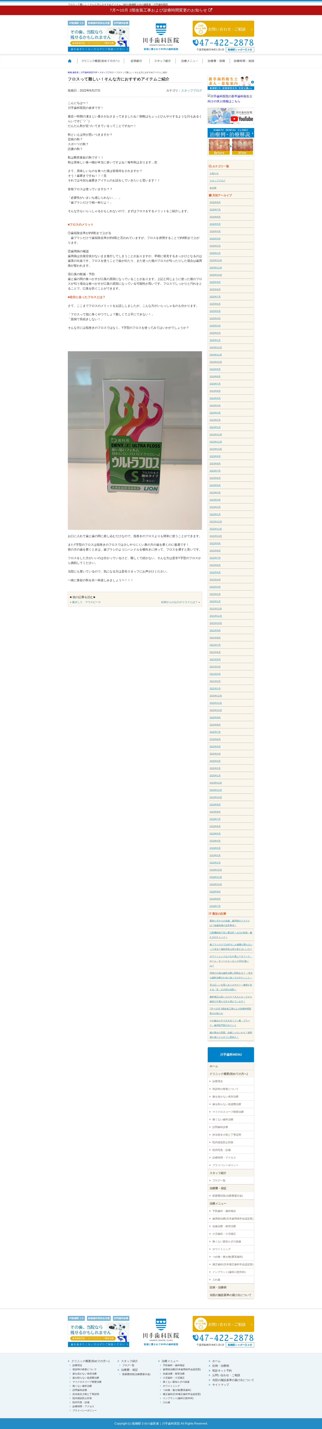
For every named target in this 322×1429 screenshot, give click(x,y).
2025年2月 (215, 333)
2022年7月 (215, 558)
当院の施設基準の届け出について (231, 1295)
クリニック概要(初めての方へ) (100, 63)
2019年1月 (215, 862)
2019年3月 (215, 848)
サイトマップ (220, 1384)
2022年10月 (216, 536)
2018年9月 (215, 891)
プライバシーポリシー (225, 1165)
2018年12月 (216, 870)
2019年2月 (215, 855)
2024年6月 (215, 391)
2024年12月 (216, 347)
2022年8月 (215, 550)
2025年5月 (215, 311)
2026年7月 (215, 209)
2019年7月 (215, 819)
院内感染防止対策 (222, 1142)
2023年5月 (215, 485)
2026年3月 (215, 238)
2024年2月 (215, 420)
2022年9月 (215, 543)
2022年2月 (215, 594)
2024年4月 (215, 405)
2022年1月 (215, 601)
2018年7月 (215, 906)
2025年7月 (215, 296)
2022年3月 (215, 587)
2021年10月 (216, 623)
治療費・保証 (216, 63)
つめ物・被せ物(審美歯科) (227, 1256)
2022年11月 (216, 529)
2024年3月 (215, 413)
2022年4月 (215, 579)
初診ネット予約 (222, 1370)
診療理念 (217, 1081)
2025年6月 (215, 304)
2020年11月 (216, 703)
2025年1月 (215, 340)
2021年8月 (215, 637)
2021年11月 (216, 616)
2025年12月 (216, 260)
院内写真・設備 (221, 1149)
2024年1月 (215, 427)
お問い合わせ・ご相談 (226, 1375)
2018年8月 (215, 899)
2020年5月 (215, 746)
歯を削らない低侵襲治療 (226, 1104)
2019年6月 (215, 826)
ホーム (72, 63)
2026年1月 (215, 253)
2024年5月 (215, 398)
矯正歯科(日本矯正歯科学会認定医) (232, 1264)
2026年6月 (215, 217)
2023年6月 (215, 478)
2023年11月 (216, 442)
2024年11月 (216, 354)
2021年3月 (215, 674)
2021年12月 (216, 608)
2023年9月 (215, 456)
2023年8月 (215, 463)
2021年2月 (215, 681)
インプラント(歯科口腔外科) (229, 1271)
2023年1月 (215, 514)
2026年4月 (215, 231)
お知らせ (214, 173)
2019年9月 (215, 804)
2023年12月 (216, 434)
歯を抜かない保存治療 (225, 1096)
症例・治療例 (218, 1287)
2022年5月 (215, 572)
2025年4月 (215, 318)
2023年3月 (215, 500)
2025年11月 (216, 267)
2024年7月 (215, 384)
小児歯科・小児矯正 (224, 1233)
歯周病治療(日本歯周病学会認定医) (232, 1218)
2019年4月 (215, 841)
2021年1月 (215, 688)
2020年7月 (215, 732)
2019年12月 (216, 783)
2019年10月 (216, 797)
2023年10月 (216, 449)
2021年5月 (215, 659)
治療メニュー (189, 63)
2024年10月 (216, 362)
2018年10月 (216, 884)
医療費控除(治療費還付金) (227, 1195)
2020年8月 (215, 725)
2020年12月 (216, 696)
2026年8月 (215, 202)
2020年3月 (215, 761)
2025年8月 (215, 289)
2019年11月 (216, 790)
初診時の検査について (225, 1088)
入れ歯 (216, 1279)
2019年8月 (215, 812)
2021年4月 (215, 666)
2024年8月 (215, 376)
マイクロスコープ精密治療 (228, 1111)
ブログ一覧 (218, 1180)
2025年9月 (215, 282)
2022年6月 (215, 565)
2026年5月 (215, 224)
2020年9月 (215, 717)
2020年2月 (215, 768)
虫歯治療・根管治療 (224, 1226)
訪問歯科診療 (220, 1127)
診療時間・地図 (242, 63)
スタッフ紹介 (163, 63)
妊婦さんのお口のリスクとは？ (179, 602)
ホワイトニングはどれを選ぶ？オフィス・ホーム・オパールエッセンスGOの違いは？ (231, 961)
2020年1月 (215, 775)
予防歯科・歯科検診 (224, 1210)
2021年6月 (215, 652)
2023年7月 (215, 471)
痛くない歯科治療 (222, 1119)
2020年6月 (215, 739)
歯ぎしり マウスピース (86, 602)
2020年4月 (215, 754)
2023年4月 (215, 492)
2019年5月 (215, 833)
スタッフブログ (191, 90)
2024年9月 (215, 369)
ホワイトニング (221, 1249)
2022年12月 (216, 521)
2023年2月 (215, 507)
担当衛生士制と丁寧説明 (226, 1134)
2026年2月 (215, 246)
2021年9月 (215, 630)
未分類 (213, 188)
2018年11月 (216, 877)
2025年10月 (216, 275)
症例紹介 (137, 63)
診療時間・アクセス (224, 1157)
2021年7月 (215, 645)
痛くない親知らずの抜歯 (226, 1241)
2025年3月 (215, 325)
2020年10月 (216, 710)
